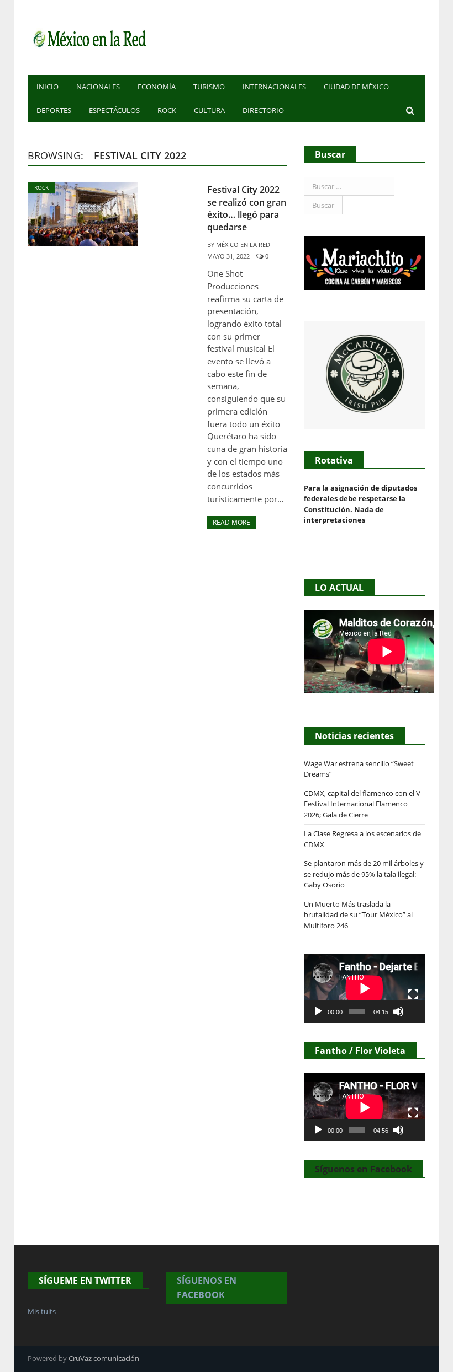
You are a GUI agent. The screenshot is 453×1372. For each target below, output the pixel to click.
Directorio (263, 110)
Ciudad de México (356, 87)
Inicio (47, 87)
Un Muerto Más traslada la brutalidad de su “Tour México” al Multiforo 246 (358, 914)
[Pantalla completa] (413, 994)
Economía (157, 87)
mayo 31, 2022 (228, 256)
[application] (364, 988)
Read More (231, 522)
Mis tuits (42, 1311)
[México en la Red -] (88, 37)
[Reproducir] (318, 1011)
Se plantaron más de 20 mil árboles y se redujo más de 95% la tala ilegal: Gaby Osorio (364, 874)
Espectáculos (114, 110)
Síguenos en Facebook (363, 1169)
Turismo (209, 87)
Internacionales (274, 87)
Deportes (53, 110)
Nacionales (98, 87)
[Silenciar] (398, 1011)
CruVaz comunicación (104, 1358)
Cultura (209, 110)
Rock (166, 110)
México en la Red (243, 244)
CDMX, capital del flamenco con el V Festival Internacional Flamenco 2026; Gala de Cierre (362, 804)
